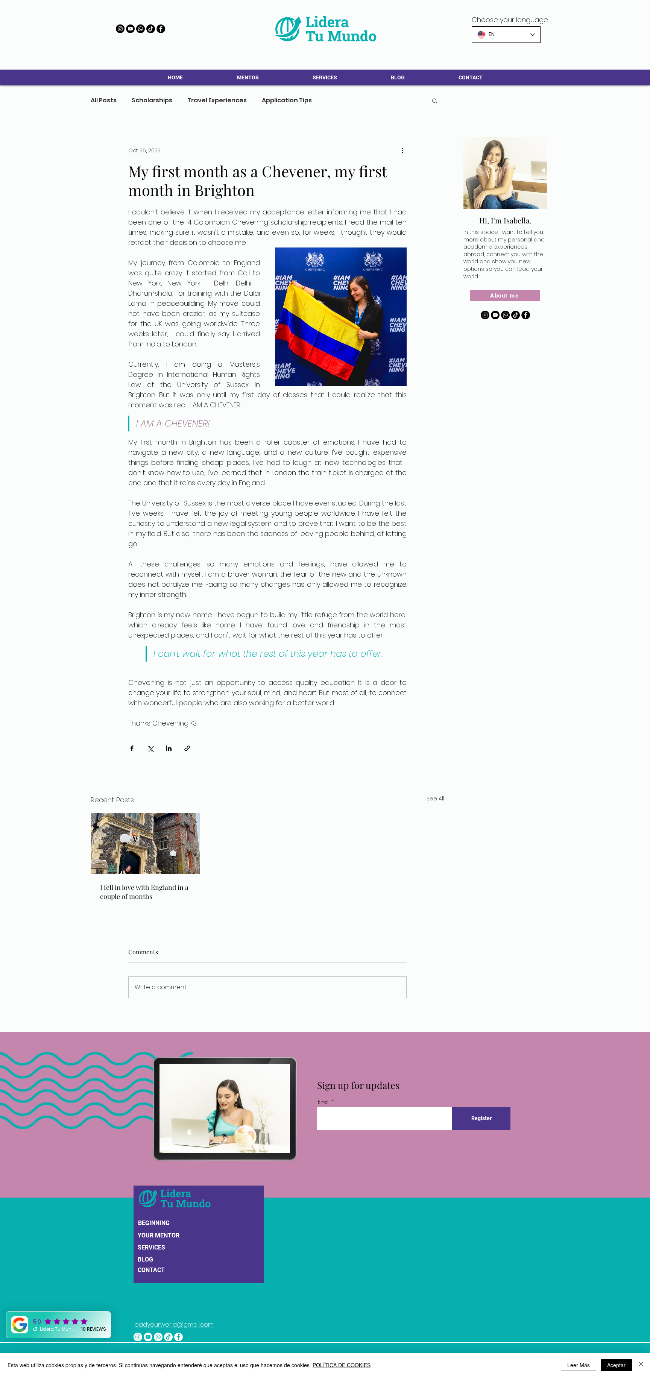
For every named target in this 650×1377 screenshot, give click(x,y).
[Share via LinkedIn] (168, 748)
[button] (434, 100)
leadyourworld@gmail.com (174, 1311)
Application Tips (287, 100)
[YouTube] (130, 28)
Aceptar (616, 1365)
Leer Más (578, 1365)
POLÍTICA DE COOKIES (342, 1365)
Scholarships (152, 100)
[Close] (640, 1365)
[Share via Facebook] (131, 748)
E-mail (324, 1101)
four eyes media (312, 1342)
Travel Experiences (217, 100)
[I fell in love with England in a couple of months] (145, 843)
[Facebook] (160, 28)
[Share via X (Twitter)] (150, 748)
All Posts (104, 100)
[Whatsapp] (140, 28)
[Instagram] (120, 28)
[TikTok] (150, 28)
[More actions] (402, 150)
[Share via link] (187, 748)
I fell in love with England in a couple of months (144, 892)
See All (435, 798)
